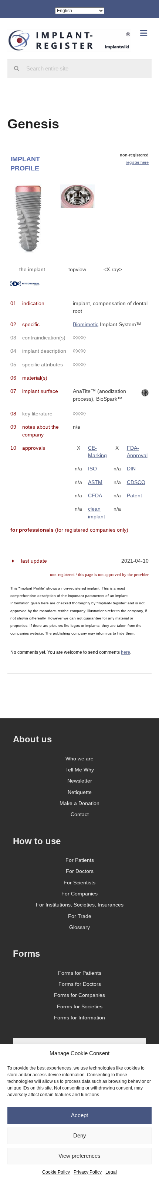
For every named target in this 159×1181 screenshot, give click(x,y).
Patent (134, 495)
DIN (131, 469)
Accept (79, 1115)
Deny (79, 1135)
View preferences (79, 1156)
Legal (111, 1172)
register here (137, 162)
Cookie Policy (56, 1172)
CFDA (95, 495)
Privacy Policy (88, 1172)
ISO (92, 469)
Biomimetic (85, 324)
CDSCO (136, 482)
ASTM (95, 482)
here (125, 652)
